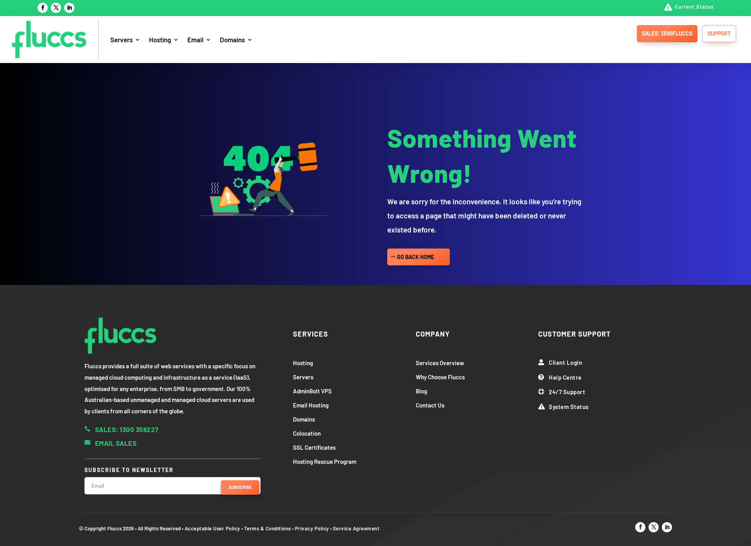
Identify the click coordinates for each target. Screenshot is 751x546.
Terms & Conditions (267, 528)
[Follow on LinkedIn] (69, 8)
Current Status (694, 7)
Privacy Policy (312, 528)
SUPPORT (719, 33)
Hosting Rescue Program (324, 461)
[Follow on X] (56, 8)
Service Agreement (356, 528)
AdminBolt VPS (312, 391)
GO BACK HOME (415, 257)
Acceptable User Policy (212, 528)
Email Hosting (311, 405)
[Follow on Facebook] (43, 8)
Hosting (160, 39)
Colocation (307, 433)
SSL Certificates (314, 447)
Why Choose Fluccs (440, 376)
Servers (121, 39)
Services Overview (440, 362)
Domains (232, 39)
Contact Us (430, 405)
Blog (421, 391)
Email (195, 39)
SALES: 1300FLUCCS (667, 33)
